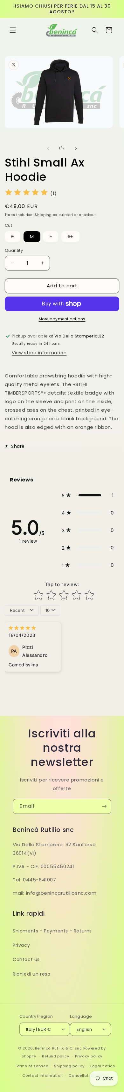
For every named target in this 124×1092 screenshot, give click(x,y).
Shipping (43, 215)
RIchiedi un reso (32, 974)
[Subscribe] (104, 806)
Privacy (21, 945)
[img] (26, 193)
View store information (39, 353)
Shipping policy (69, 1066)
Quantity (14, 250)
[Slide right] (76, 148)
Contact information (42, 1075)
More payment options (62, 319)
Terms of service (31, 1066)
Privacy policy (88, 1056)
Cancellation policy (88, 1075)
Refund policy (55, 1056)
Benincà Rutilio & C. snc (58, 1048)
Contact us (26, 959)
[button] (13, 30)
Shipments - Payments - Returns (52, 931)
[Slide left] (48, 148)
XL (73, 237)
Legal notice (102, 1066)
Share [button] (18, 446)
